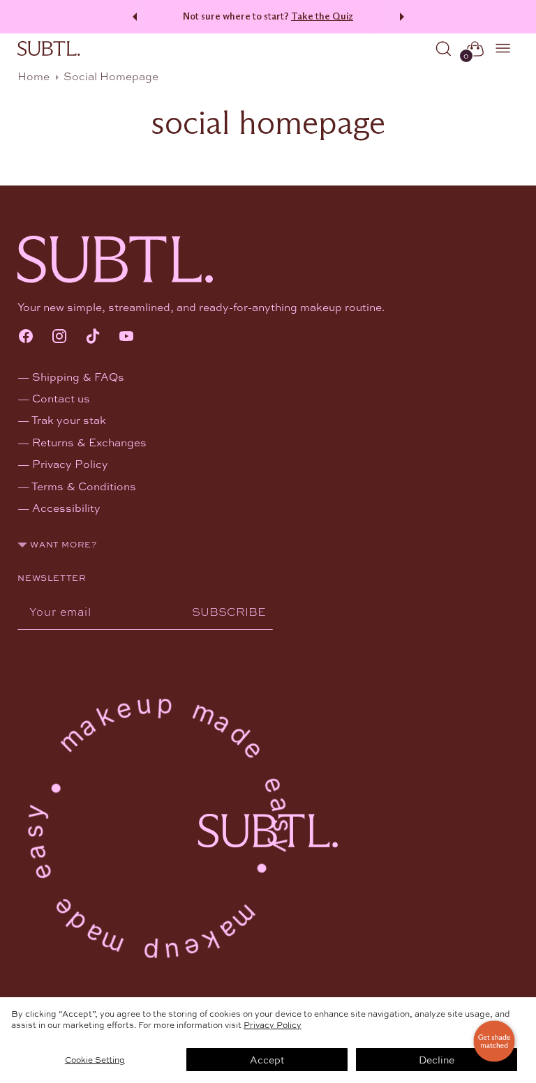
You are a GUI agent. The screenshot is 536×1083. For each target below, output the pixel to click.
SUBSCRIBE (229, 611)
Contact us (61, 398)
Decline (436, 1059)
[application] (494, 1041)
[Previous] (132, 16)
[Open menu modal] (503, 48)
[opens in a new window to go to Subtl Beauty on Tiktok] (92, 337)
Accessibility (66, 507)
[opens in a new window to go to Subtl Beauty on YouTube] (126, 337)
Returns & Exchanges (89, 442)
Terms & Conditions (83, 486)
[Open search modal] (443, 48)
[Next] (404, 16)
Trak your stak (68, 419)
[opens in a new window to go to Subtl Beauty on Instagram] (59, 337)
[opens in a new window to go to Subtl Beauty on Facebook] (25, 337)
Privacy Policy (273, 1024)
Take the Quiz (322, 16)
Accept (267, 1059)
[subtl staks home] (48, 48)
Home (33, 76)
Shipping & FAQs (78, 376)
